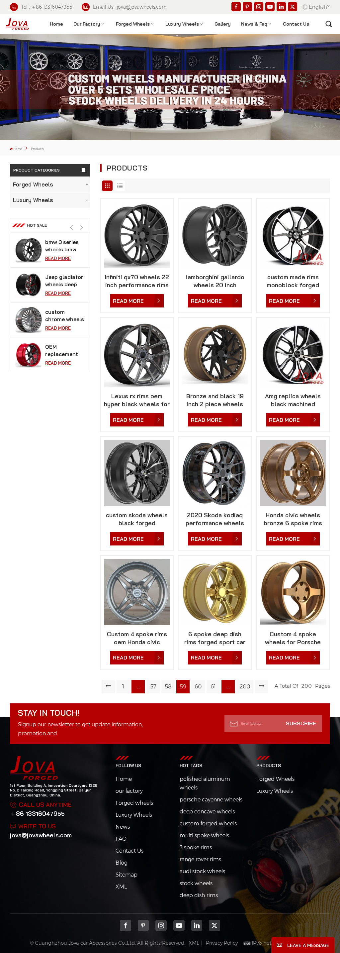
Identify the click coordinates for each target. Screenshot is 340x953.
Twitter (214, 925)
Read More (58, 258)
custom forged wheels (208, 823)
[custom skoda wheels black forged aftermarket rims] (137, 473)
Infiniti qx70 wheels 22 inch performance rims (137, 281)
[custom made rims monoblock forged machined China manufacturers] (293, 235)
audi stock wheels (202, 871)
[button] (81, 227)
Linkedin (197, 925)
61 (213, 686)
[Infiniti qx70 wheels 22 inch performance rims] (137, 235)
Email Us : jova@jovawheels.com (130, 7)
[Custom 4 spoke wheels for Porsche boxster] (293, 592)
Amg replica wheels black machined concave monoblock (293, 400)
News (123, 827)
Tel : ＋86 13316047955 (46, 7)
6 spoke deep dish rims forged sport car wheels (214, 638)
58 (168, 686)
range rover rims (200, 859)
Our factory (86, 24)
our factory (129, 791)
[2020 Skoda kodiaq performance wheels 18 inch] (215, 473)
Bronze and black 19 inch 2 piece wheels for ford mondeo (215, 400)
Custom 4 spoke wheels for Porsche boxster (293, 638)
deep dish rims (199, 895)
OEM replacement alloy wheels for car (61, 350)
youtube (179, 925)
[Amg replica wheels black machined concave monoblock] (293, 354)
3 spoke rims (196, 847)
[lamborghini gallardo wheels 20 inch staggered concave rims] (215, 235)
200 (245, 686)
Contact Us (129, 851)
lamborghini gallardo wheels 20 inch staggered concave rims (215, 281)
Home (56, 24)
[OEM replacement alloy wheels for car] (28, 354)
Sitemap (126, 875)
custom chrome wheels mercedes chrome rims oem (64, 315)
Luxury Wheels (182, 24)
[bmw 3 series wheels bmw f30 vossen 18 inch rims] (28, 250)
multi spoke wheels (204, 835)
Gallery (222, 24)
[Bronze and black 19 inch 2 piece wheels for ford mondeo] (215, 354)
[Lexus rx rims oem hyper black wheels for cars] (137, 354)
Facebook (125, 925)
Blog (122, 863)
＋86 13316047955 (37, 813)
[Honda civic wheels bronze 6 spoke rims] (293, 473)
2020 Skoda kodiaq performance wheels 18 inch (215, 519)
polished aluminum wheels (205, 783)
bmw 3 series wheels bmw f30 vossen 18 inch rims (63, 246)
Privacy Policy (222, 943)
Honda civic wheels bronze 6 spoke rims (293, 519)
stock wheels (196, 883)
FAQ (121, 839)
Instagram (161, 925)
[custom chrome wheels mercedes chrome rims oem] (28, 319)
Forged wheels (134, 803)
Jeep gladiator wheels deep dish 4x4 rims (64, 281)
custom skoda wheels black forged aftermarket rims (137, 519)
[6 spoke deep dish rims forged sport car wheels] (215, 592)
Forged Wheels (133, 24)
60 (198, 686)
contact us (296, 24)
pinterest (143, 925)
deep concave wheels (207, 811)
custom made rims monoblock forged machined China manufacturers (293, 281)
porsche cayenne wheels (211, 799)
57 (153, 686)
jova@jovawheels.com (41, 835)
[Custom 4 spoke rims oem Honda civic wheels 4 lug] (137, 592)
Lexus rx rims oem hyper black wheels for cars (137, 400)
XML (121, 887)
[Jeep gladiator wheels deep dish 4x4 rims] (28, 285)
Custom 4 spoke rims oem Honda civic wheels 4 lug (137, 638)
